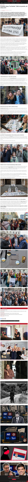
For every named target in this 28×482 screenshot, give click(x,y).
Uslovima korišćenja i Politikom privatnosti (21, 481)
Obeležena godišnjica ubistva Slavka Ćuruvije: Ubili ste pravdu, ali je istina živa (11, 314)
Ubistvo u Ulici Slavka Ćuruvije (4, 315)
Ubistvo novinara (17, 320)
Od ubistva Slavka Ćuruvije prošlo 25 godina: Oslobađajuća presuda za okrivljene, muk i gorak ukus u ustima (13, 311)
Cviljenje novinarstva (3, 404)
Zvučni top (13, 2)
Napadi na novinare (7, 2)
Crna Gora (17, 2)
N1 (21, 2)
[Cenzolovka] (14, 1)
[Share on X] (2, 318)
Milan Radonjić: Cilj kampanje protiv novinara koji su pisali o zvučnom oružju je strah (12, 379)
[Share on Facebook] (1, 318)
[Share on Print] (3, 318)
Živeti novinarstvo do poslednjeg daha (5, 340)
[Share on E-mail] (5, 318)
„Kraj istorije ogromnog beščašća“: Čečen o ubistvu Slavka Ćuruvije (9, 313)
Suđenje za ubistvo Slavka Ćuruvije (9, 320)
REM (2, 2)
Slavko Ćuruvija (3, 320)
